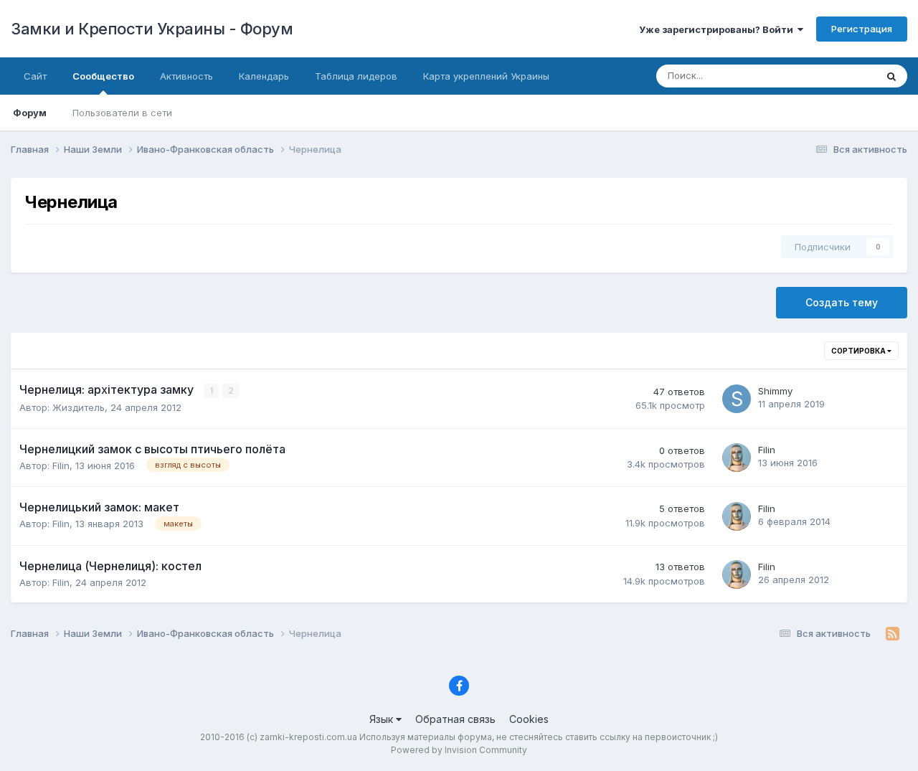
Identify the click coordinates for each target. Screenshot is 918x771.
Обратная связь (455, 719)
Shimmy (775, 391)
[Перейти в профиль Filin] (736, 457)
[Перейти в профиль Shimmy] (736, 398)
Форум (30, 112)
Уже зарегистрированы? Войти (718, 29)
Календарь (264, 76)
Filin (61, 465)
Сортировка (859, 350)
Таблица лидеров (356, 76)
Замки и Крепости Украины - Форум (152, 28)
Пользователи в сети (122, 112)
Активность (186, 76)
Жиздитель (78, 407)
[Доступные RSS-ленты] (892, 634)
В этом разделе (822, 75)
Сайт (35, 76)
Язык (382, 719)
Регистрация (861, 28)
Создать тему (841, 302)
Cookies (529, 719)
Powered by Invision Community (459, 749)
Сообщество (103, 76)
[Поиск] (891, 76)
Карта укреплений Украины (486, 76)
